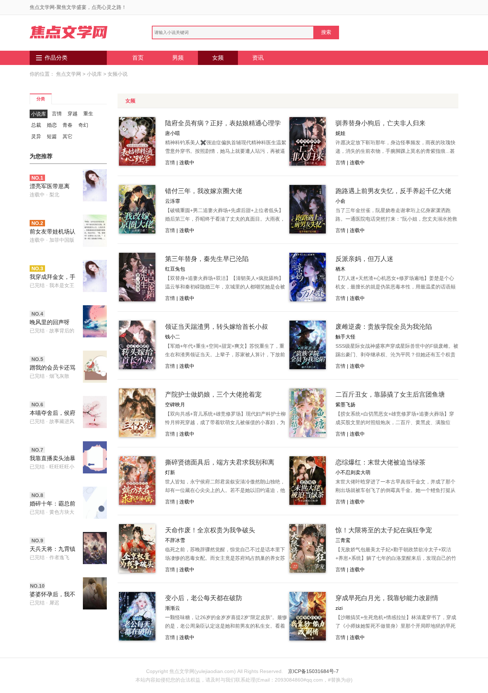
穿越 (73, 113)
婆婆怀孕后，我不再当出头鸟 (52, 595)
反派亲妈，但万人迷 (364, 258)
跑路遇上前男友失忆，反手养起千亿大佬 (393, 191)
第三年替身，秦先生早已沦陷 (207, 258)
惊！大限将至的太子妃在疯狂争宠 (383, 530)
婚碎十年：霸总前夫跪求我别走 (52, 504)
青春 (68, 125)
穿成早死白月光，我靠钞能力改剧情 (386, 598)
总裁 (36, 125)
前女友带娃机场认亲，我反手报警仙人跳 (52, 232)
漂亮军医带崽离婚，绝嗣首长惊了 (52, 187)
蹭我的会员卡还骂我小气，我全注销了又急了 (52, 368)
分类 (40, 98)
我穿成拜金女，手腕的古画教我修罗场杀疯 (52, 277)
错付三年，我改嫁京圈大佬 (203, 191)
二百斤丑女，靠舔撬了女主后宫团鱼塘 (390, 394)
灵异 (36, 136)
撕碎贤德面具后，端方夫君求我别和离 (219, 462)
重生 (88, 113)
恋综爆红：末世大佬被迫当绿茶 (380, 462)
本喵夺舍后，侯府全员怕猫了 (52, 413)
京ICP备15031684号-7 (313, 671)
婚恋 (52, 125)
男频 (178, 58)
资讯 (258, 58)
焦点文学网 (68, 74)
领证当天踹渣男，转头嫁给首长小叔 (216, 326)
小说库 (94, 74)
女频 (218, 58)
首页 (138, 58)
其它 (68, 136)
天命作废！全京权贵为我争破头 (210, 530)
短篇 (52, 136)
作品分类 (56, 58)
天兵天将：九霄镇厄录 (52, 549)
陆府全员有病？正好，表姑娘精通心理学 (223, 123)
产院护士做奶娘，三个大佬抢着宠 (213, 394)
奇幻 (83, 125)
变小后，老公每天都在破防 (203, 598)
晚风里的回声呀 (50, 322)
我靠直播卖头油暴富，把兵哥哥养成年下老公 (52, 459)
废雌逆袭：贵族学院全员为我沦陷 (383, 326)
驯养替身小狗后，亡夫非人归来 (380, 123)
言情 (57, 113)
